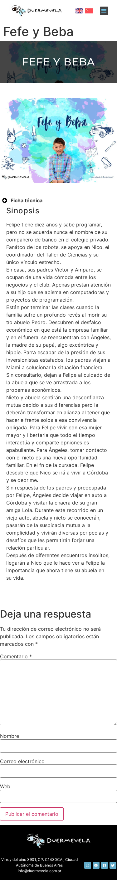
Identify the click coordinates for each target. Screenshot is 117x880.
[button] (104, 11)
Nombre (9, 735)
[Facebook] (104, 865)
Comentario (16, 656)
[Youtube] (96, 865)
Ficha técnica (26, 200)
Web (5, 786)
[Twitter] (113, 865)
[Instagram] (87, 865)
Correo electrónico (22, 761)
